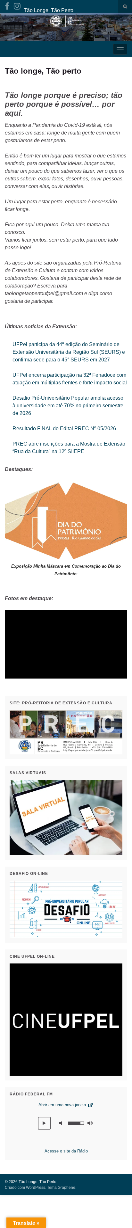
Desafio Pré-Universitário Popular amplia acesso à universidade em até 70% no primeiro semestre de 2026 (67, 405)
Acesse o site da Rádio (66, 1151)
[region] (66, 644)
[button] (44, 1123)
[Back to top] (118, 1214)
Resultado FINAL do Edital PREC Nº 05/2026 (64, 428)
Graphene (66, 1187)
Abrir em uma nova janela (62, 1104)
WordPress (35, 1187)
